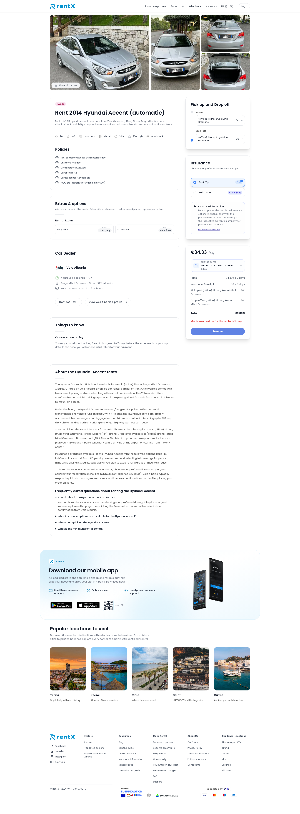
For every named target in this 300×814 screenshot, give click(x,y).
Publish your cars (197, 759)
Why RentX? (159, 753)
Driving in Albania (128, 753)
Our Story (193, 742)
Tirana (225, 747)
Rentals (88, 742)
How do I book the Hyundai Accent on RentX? (86, 497)
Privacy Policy (195, 747)
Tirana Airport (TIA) (232, 742)
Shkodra (226, 770)
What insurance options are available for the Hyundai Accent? (97, 516)
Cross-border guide (129, 770)
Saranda (226, 764)
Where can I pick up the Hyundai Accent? (83, 522)
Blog (121, 742)
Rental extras (126, 764)
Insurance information (209, 229)
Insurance (211, 6)
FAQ (155, 776)
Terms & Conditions (198, 753)
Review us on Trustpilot (165, 764)
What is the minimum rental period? (80, 529)
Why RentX (195, 6)
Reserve (218, 331)
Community (159, 759)
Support (157, 781)
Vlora (224, 759)
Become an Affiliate (164, 747)
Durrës (225, 753)
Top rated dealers (94, 747)
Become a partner (155, 6)
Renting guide (126, 747)
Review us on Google (164, 770)
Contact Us (194, 764)
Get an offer (177, 6)
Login (244, 6)
